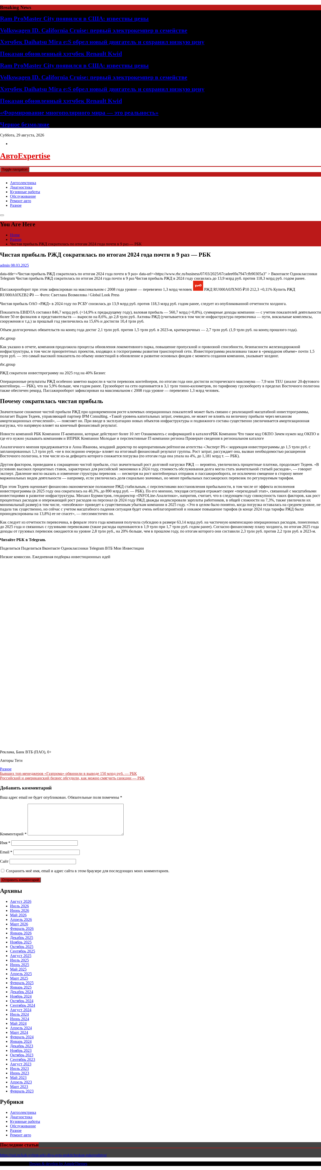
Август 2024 (20, 1010)
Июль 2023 (19, 1068)
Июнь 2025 (19, 965)
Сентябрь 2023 (22, 1059)
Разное (16, 205)
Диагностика (21, 187)
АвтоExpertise (25, 155)
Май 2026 (18, 915)
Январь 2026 (21, 933)
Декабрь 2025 (21, 937)
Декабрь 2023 (21, 1046)
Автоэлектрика (23, 183)
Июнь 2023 (19, 1073)
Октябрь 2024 (21, 1001)
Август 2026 (20, 901)
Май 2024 (18, 1023)
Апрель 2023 (21, 1082)
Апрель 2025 (21, 974)
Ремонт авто (20, 201)
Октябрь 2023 (21, 1055)
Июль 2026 (19, 906)
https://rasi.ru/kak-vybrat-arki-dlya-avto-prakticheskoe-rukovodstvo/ (53, 1155)
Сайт (4, 861)
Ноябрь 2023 (21, 1050)
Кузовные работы (25, 192)
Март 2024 (19, 1032)
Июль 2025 (19, 960)
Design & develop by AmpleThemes (58, 1163)
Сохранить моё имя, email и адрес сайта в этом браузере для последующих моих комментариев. (87, 871)
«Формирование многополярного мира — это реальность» (79, 112)
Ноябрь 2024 (21, 996)
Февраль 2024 (22, 1037)
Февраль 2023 (22, 1091)
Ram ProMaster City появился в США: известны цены (74, 18)
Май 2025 (18, 969)
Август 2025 (20, 956)
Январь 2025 (21, 987)
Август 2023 (20, 1064)
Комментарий (13, 834)
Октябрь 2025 (21, 946)
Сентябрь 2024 (22, 1005)
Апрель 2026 (21, 919)
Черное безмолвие (24, 124)
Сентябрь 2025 (22, 951)
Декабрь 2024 (21, 992)
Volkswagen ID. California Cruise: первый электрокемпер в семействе (93, 30)
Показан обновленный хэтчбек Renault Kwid (61, 53)
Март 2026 (19, 924)
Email (6, 852)
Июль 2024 (19, 1014)
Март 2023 (19, 1086)
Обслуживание (23, 196)
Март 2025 (19, 978)
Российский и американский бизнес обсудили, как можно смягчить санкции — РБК (72, 778)
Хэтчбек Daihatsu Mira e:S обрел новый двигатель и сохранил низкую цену (102, 42)
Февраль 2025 (22, 983)
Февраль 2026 (22, 928)
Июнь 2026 (19, 910)
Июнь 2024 (19, 1019)
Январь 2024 (21, 1041)
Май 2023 (18, 1077)
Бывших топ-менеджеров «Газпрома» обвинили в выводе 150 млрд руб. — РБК (68, 773)
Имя (5, 843)
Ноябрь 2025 (21, 942)
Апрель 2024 (21, 1028)
